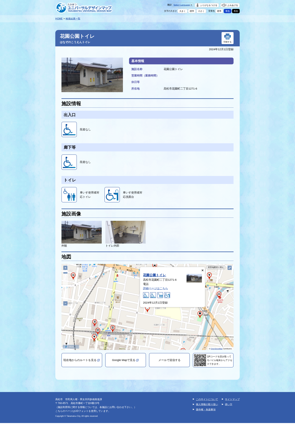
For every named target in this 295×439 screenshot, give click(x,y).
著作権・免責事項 (206, 409)
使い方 (228, 404)
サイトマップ (232, 399)
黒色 (236, 11)
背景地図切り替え (216, 267)
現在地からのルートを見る (79, 360)
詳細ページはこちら (155, 288)
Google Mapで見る (123, 360)
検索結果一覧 (73, 18)
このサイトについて (207, 399)
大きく (182, 11)
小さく (201, 11)
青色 (227, 11)
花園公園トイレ (154, 275)
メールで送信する (169, 360)
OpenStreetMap (216, 349)
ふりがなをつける (208, 5)
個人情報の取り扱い (207, 404)
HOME (59, 18)
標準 (192, 11)
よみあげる (232, 5)
